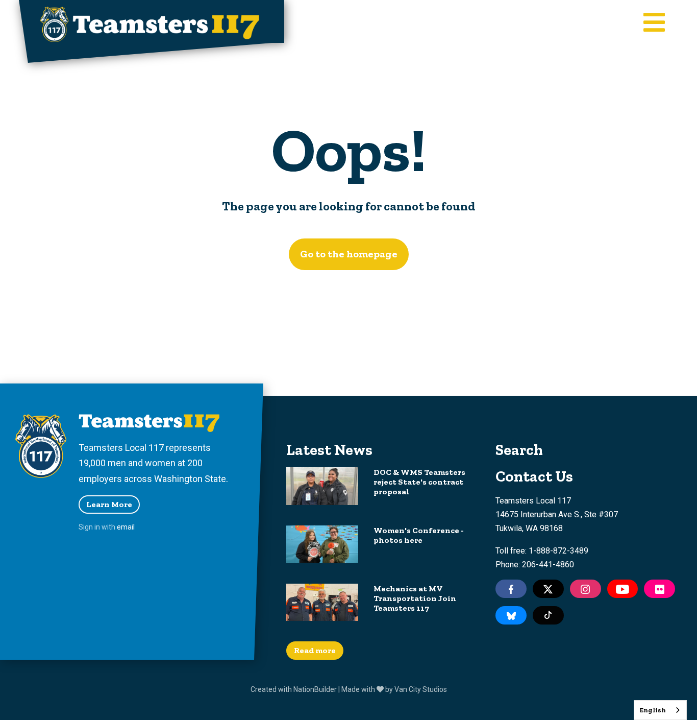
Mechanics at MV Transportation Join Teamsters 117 (415, 598)
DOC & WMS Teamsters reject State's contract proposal (419, 481)
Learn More (109, 504)
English (652, 710)
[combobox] (660, 710)
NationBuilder (315, 689)
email (126, 527)
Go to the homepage (348, 254)
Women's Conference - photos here (419, 535)
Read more (315, 650)
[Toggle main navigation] (654, 23)
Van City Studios (420, 689)
